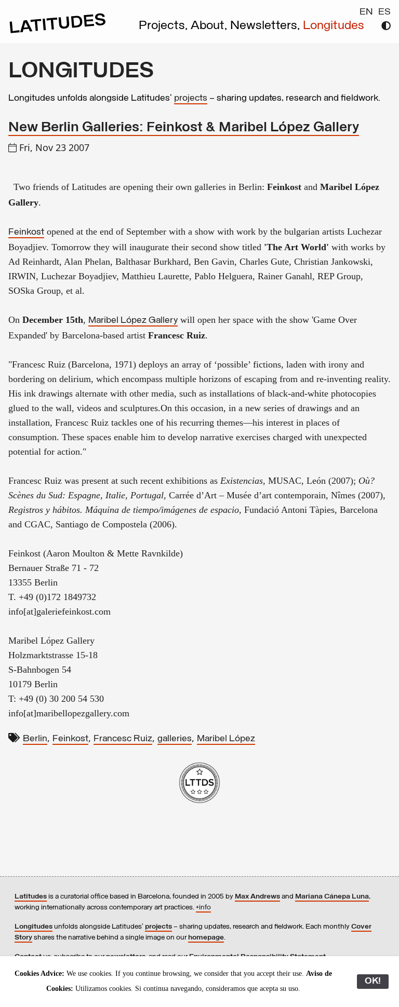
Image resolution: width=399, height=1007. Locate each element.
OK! (373, 981)
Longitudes (333, 26)
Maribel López (226, 739)
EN (366, 12)
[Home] (57, 32)
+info (203, 907)
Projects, (165, 26)
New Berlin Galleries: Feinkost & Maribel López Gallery (183, 128)
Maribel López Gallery (133, 320)
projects (190, 98)
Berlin (35, 739)
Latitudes (31, 897)
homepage (206, 938)
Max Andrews (257, 897)
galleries (174, 739)
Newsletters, (266, 26)
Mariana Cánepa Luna (332, 897)
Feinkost (26, 232)
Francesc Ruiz (123, 739)
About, (210, 26)
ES (384, 12)
